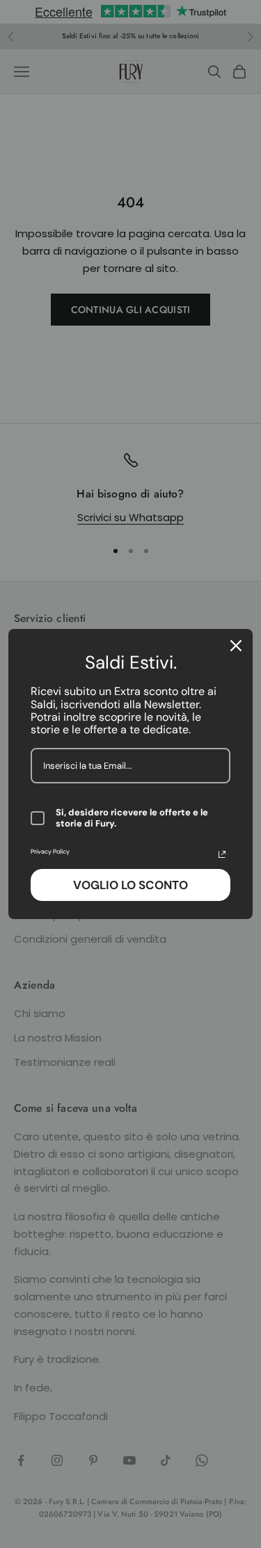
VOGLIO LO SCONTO (130, 885)
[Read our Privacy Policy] (222, 854)
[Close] (236, 645)
